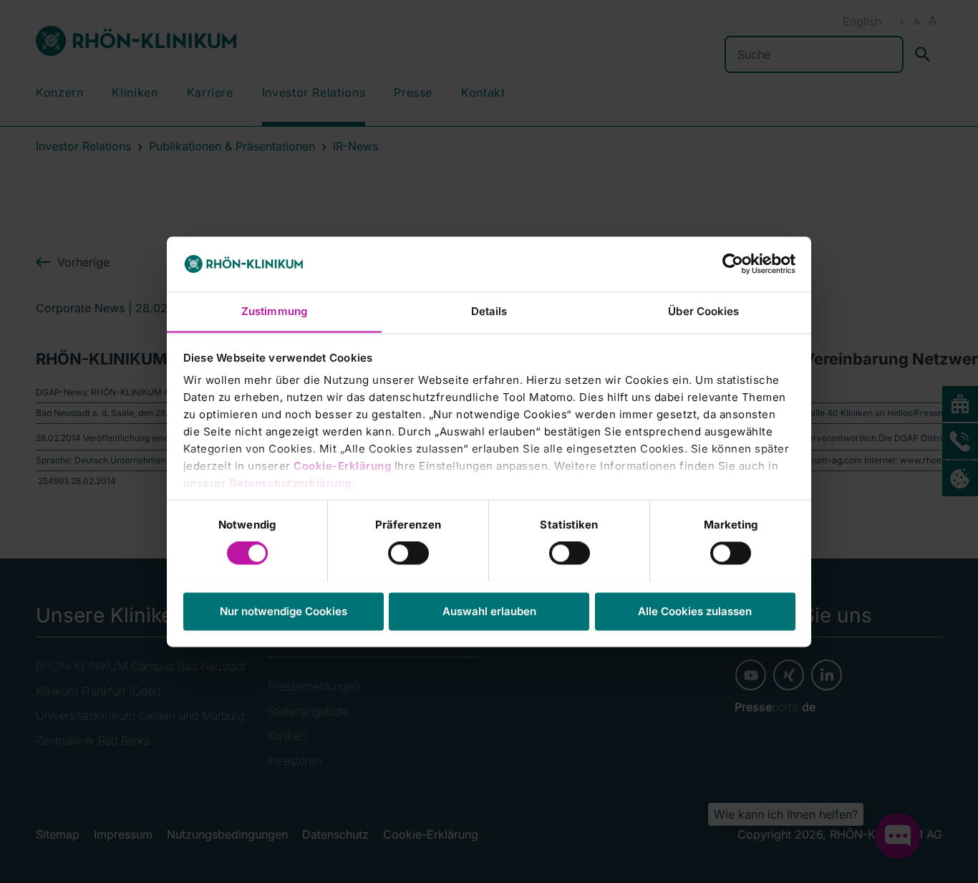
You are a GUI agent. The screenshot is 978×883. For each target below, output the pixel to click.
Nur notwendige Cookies (283, 611)
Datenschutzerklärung (290, 484)
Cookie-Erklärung (342, 466)
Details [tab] (489, 311)
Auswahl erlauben (489, 611)
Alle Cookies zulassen (695, 611)
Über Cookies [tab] (703, 311)
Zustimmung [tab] (274, 311)
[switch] (408, 552)
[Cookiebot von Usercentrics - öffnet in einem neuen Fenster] (732, 263)
